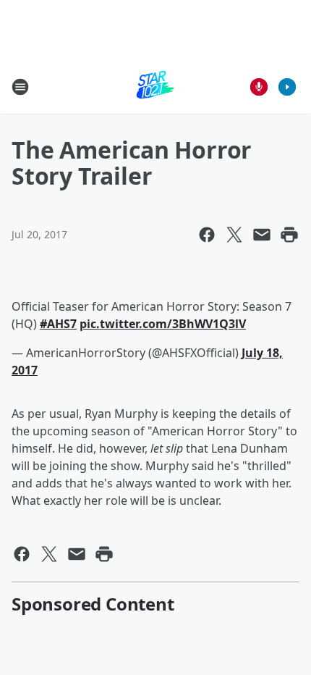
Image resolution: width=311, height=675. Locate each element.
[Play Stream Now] (287, 87)
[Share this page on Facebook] (207, 235)
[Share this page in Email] (262, 235)
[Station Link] (155, 86)
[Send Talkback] (259, 87)
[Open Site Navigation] (20, 87)
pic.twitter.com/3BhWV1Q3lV (163, 324)
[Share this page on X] (234, 235)
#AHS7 (58, 324)
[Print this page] (289, 235)
